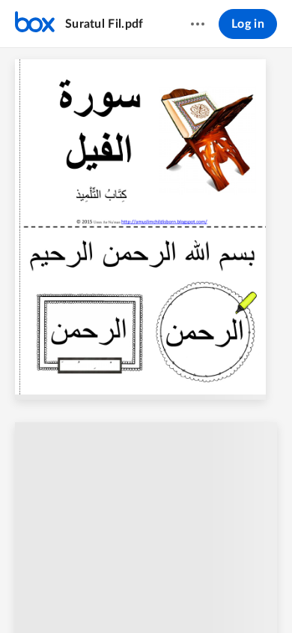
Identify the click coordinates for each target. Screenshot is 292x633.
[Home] (35, 24)
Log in (247, 24)
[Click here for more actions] (198, 24)
